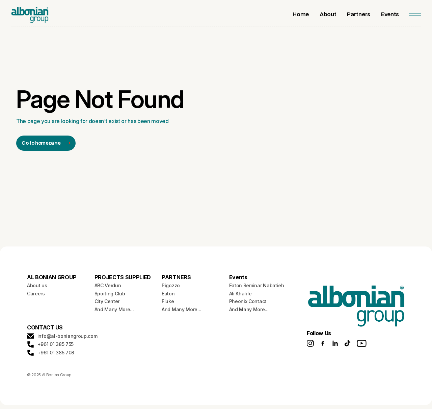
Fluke (168, 301)
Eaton (168, 293)
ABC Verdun (107, 285)
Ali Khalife (240, 293)
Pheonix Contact (247, 301)
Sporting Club (109, 293)
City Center (106, 301)
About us (37, 285)
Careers (36, 293)
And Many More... (114, 309)
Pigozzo (171, 285)
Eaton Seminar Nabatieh (256, 285)
